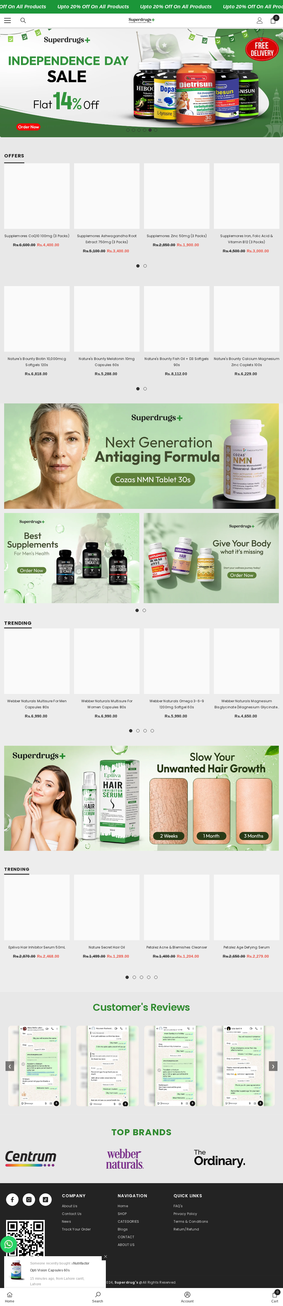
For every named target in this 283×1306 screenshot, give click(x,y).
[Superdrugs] (141, 456)
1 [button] (128, 130)
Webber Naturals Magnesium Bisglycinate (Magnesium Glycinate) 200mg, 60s (246, 704)
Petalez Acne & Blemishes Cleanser (176, 947)
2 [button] (133, 130)
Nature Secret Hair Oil (107, 947)
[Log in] (260, 20)
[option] (141, 83)
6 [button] (155, 130)
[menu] (7, 20)
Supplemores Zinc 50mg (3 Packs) (177, 236)
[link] (25, 1239)
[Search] (23, 20)
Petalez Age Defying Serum (247, 947)
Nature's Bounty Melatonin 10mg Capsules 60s (107, 361)
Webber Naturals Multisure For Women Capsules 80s (107, 704)
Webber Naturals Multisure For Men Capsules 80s (37, 704)
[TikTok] (45, 1199)
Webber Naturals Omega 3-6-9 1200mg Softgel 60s (177, 704)
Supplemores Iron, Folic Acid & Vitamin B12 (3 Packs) (246, 239)
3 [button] (139, 130)
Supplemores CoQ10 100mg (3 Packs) (36, 236)
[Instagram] (29, 1199)
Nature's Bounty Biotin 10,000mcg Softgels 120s (37, 361)
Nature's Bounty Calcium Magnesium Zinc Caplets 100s (246, 361)
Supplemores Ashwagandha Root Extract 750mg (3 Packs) (107, 239)
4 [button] (144, 130)
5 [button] (150, 130)
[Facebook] (12, 1199)
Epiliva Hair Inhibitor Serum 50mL (37, 947)
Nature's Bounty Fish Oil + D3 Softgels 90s (177, 361)
